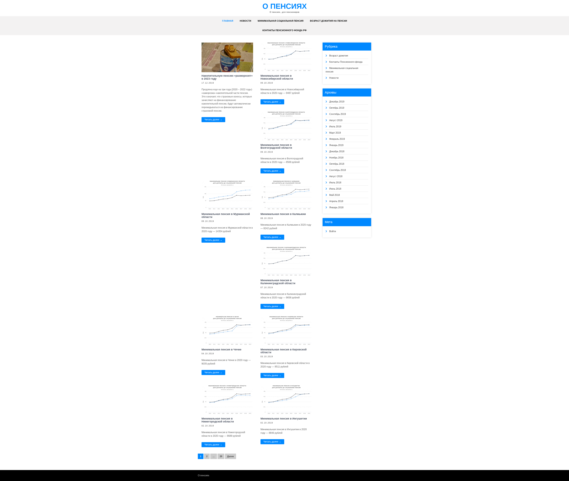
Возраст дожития (338, 55)
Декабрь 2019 (336, 101)
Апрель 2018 (336, 201)
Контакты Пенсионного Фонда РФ (284, 30)
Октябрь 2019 (336, 108)
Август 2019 (335, 120)
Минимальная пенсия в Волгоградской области (276, 146)
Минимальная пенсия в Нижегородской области (218, 420)
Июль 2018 (335, 182)
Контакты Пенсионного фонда (345, 62)
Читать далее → (213, 119)
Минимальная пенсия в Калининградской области (277, 282)
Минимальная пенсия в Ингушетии (283, 418)
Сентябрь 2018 (337, 170)
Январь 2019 (336, 145)
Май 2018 (334, 195)
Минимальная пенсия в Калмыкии (283, 214)
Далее (230, 456)
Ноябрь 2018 (336, 157)
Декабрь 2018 (336, 151)
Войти (332, 231)
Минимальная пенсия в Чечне (221, 349)
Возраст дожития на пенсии (328, 21)
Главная (227, 21)
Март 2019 (335, 132)
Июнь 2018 (335, 189)
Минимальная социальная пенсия (280, 21)
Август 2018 (335, 176)
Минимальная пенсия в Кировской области (283, 351)
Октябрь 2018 (336, 164)
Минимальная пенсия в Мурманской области (226, 215)
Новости (245, 21)
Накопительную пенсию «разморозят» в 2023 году (227, 77)
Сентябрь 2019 (337, 114)
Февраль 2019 (337, 139)
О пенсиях (284, 6)
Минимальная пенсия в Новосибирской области (276, 77)
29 (221, 456)
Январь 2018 (336, 207)
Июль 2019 (335, 126)
